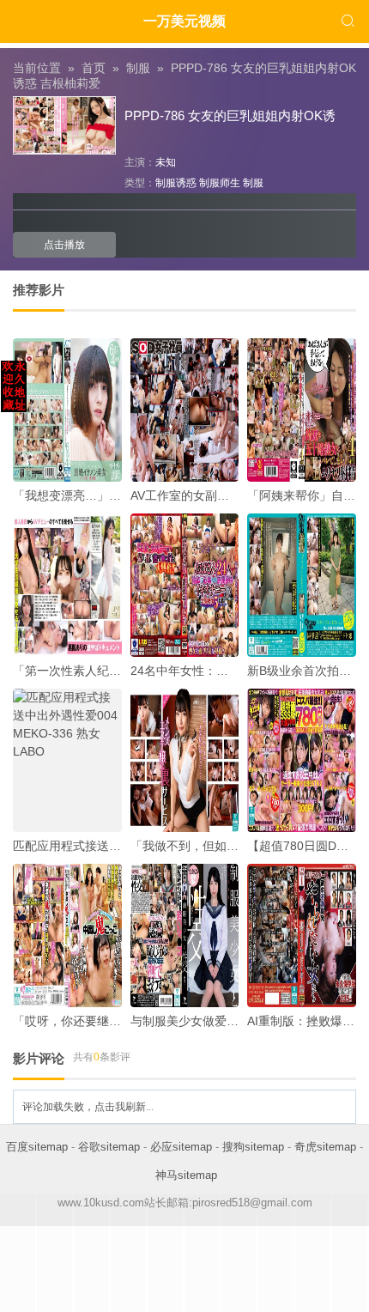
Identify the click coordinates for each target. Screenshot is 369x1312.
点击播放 (64, 245)
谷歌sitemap (109, 1146)
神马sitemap (186, 1175)
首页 (94, 68)
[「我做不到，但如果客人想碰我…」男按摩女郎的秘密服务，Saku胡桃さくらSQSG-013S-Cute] (184, 760)
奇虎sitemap (325, 1146)
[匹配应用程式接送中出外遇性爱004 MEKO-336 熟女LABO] (67, 760)
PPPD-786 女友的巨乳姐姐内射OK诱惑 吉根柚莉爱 (184, 75)
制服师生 (219, 183)
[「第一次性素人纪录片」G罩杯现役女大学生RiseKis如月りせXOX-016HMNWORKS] (67, 585)
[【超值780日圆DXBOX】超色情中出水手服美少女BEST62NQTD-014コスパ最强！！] (301, 760)
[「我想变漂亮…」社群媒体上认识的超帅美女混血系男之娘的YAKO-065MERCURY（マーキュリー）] (67, 410)
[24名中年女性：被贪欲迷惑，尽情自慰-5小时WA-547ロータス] (184, 585)
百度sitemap (37, 1146)
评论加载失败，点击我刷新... (88, 1107)
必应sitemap (181, 1146)
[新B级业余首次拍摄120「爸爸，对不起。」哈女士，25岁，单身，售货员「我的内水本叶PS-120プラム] (301, 585)
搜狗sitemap (253, 1146)
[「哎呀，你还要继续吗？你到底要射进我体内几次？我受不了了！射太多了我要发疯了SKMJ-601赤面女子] (67, 935)
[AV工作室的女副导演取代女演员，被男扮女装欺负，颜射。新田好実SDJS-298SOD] (184, 410)
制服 (138, 68)
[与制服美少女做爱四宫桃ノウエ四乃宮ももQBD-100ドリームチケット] (184, 935)
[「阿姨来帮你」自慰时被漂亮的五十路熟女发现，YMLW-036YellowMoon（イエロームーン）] (301, 410)
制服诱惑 (176, 183)
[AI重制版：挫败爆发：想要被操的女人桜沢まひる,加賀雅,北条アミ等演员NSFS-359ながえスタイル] (301, 935)
